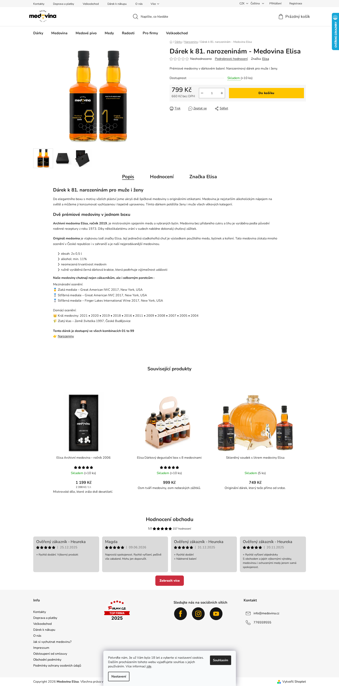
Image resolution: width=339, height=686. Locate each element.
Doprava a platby (63, 4)
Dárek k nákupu (117, 4)
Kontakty (38, 4)
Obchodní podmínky (47, 659)
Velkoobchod (91, 4)
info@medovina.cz (266, 613)
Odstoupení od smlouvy (50, 654)
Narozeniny (66, 336)
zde (148, 666)
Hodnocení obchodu (169, 519)
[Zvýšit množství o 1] (222, 93)
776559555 (262, 622)
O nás (139, 4)
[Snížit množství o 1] (202, 93)
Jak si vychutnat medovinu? (52, 642)
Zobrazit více (170, 580)
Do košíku (266, 93)
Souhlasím (220, 660)
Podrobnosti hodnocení (231, 59)
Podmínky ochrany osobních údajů (57, 665)
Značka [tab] (203, 176)
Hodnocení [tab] (162, 176)
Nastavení (118, 676)
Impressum (41, 648)
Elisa (265, 59)
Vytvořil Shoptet (294, 681)
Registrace (295, 3)
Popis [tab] (128, 176)
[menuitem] (38, 33)
